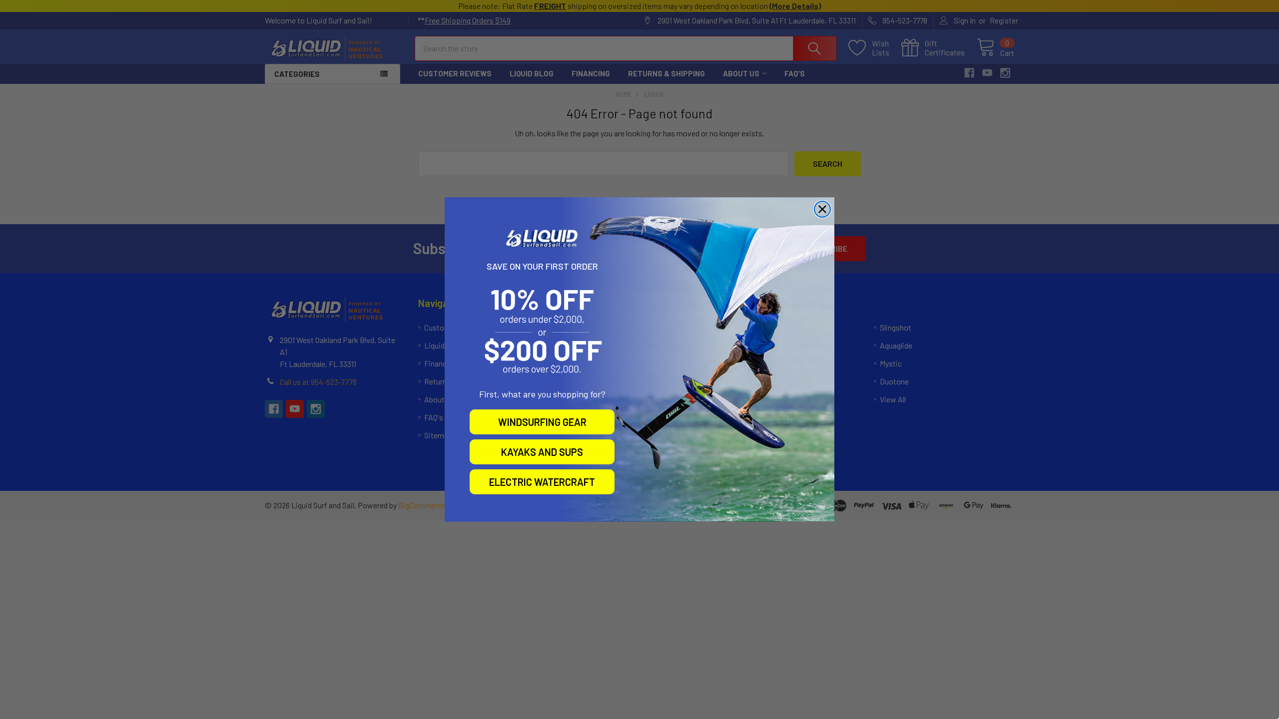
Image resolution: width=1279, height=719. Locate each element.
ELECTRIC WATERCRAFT (542, 482)
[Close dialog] (822, 209)
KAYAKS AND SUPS (542, 452)
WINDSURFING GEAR (542, 422)
